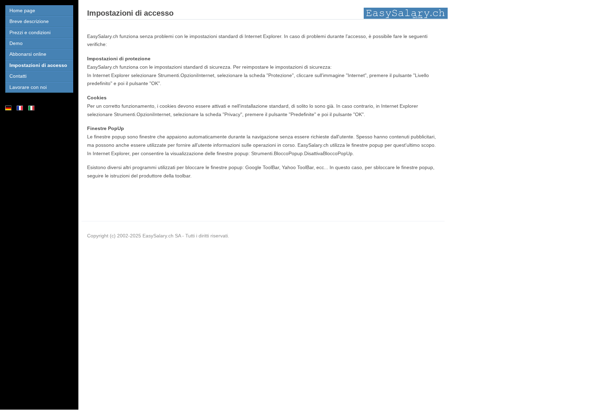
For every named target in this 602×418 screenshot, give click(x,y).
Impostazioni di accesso (38, 65)
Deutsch (8, 108)
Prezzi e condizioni (30, 32)
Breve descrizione (29, 21)
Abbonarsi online (27, 54)
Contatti (17, 76)
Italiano (31, 108)
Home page (22, 10)
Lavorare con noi (28, 87)
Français (20, 108)
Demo (16, 43)
